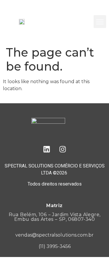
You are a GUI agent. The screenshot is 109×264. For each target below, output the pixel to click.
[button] (100, 21)
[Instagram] (62, 149)
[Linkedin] (46, 149)
